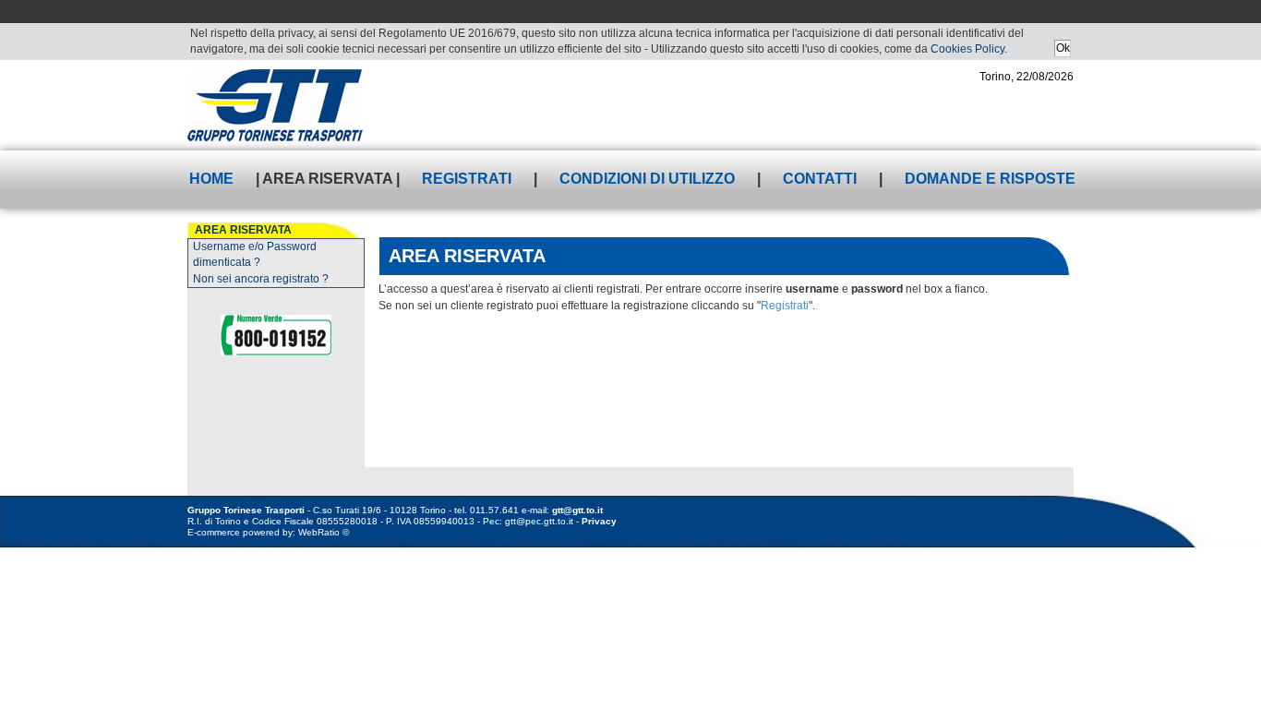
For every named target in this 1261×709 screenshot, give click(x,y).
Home (211, 178)
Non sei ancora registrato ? (261, 278)
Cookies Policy (967, 48)
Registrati (466, 178)
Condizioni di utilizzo (647, 178)
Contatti (820, 178)
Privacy (599, 521)
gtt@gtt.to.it (577, 510)
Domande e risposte (990, 178)
